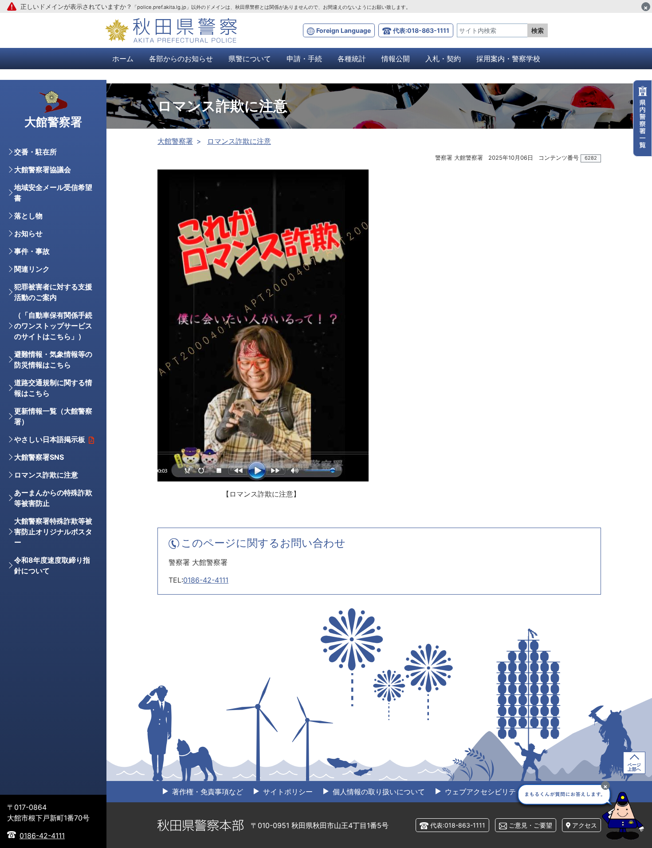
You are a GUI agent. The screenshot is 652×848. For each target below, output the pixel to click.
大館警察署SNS (39, 457)
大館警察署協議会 (42, 169)
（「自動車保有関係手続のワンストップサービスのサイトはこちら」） (53, 326)
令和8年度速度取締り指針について (52, 565)
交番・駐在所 (35, 151)
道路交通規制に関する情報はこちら (53, 388)
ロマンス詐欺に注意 (239, 141)
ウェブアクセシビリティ (483, 791)
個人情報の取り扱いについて (377, 791)
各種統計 (352, 58)
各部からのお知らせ (181, 58)
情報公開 (395, 58)
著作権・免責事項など (206, 791)
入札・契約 (443, 58)
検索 (537, 30)
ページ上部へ (634, 767)
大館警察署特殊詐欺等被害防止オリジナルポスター (53, 532)
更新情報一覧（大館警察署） (53, 416)
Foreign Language (343, 30)
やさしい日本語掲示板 (49, 439)
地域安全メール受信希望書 (53, 192)
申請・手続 (304, 58)
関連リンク (32, 268)
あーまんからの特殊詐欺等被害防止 (53, 498)
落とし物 (28, 215)
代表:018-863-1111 (421, 30)
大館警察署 (175, 141)
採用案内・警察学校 (508, 58)
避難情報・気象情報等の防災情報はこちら (53, 359)
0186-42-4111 (205, 580)
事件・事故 (32, 251)
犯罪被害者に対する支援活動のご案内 (53, 292)
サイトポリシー (287, 791)
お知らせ (28, 233)
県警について (249, 58)
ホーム (123, 58)
